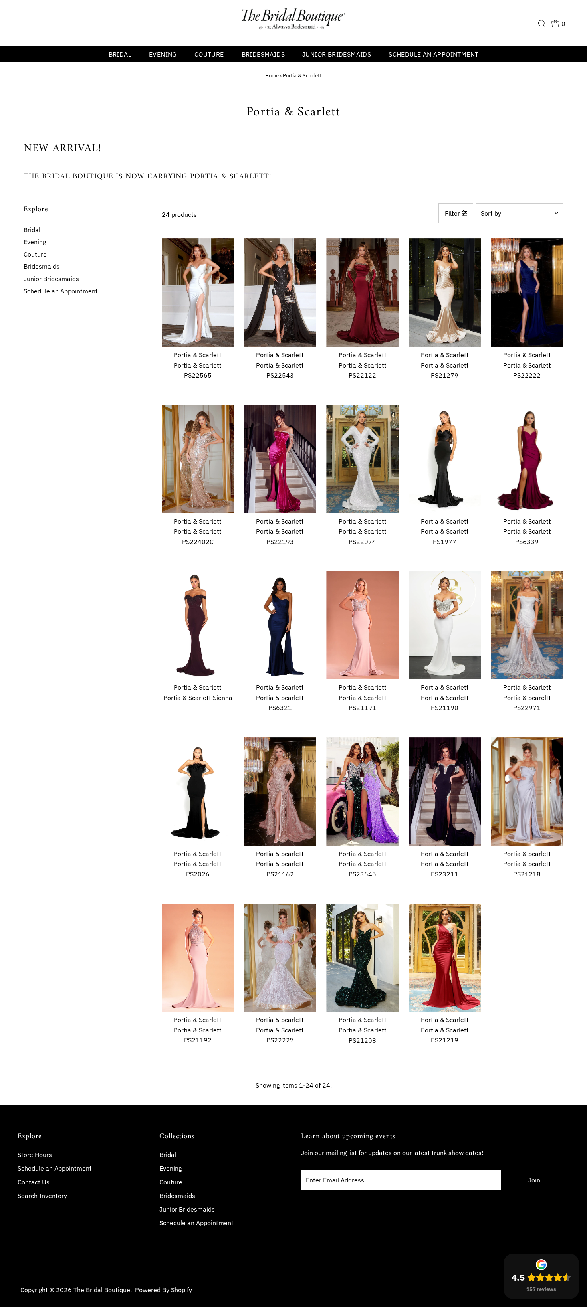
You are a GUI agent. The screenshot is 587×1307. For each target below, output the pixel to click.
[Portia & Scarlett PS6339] (527, 459)
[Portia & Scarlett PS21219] (445, 958)
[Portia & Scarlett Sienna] (198, 625)
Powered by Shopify (163, 1290)
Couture (209, 54)
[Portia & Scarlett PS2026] (198, 791)
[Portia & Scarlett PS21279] (445, 292)
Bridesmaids (263, 54)
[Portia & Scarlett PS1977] (445, 459)
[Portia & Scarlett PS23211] (445, 791)
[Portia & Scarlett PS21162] (280, 791)
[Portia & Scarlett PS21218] (527, 791)
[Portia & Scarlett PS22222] (527, 292)
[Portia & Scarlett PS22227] (280, 958)
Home (272, 75)
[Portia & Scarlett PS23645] (362, 791)
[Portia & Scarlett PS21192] (198, 958)
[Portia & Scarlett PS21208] (362, 958)
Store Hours (35, 1155)
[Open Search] (541, 23)
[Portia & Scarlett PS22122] (362, 292)
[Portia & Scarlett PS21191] (362, 625)
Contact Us (34, 1182)
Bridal (120, 54)
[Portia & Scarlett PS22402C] (198, 459)
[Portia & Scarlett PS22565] (198, 292)
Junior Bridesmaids (336, 54)
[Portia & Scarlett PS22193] (280, 459)
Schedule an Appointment (433, 54)
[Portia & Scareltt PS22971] (527, 625)
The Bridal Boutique (101, 1290)
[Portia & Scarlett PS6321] (280, 625)
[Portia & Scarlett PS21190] (445, 625)
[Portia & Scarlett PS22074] (362, 459)
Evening (163, 54)
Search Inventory (42, 1196)
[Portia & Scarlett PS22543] (280, 292)
